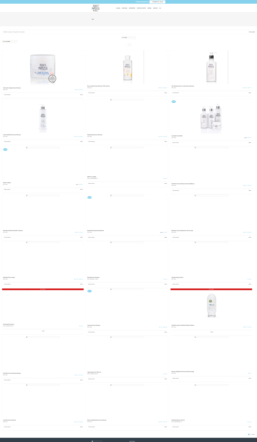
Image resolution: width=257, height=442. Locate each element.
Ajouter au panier (175, 142)
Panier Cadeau (7, 182)
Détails (81, 94)
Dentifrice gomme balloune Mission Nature (183, 325)
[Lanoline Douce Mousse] (43, 401)
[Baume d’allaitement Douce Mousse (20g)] (211, 352)
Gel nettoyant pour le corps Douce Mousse (183, 86)
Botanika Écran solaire (9, 277)
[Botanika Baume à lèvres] (211, 401)
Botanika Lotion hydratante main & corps (182, 230)
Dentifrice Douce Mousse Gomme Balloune (183, 183)
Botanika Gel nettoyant (93, 277)
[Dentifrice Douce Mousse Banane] (43, 353)
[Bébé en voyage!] (127, 160)
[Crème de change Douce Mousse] (43, 68)
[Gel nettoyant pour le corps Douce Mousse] (211, 67)
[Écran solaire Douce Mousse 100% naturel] (127, 67)
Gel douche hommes (8, 324)
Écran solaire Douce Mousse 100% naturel (98, 86)
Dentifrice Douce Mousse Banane (12, 373)
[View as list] (129, 44)
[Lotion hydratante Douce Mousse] (43, 115)
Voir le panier (252, 32)
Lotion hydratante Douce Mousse (12, 134)
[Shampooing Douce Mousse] (127, 115)
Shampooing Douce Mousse (94, 134)
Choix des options (7, 94)
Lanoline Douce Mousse (9, 420)
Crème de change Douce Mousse (12, 88)
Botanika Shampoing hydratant (95, 230)
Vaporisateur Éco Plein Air (94, 372)
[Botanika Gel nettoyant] (127, 258)
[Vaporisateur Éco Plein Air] (127, 353)
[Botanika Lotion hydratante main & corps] (211, 211)
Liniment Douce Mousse (93, 325)
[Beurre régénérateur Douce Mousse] (127, 401)
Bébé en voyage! (91, 176)
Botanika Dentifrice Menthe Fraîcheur (13, 230)
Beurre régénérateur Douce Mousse (96, 420)
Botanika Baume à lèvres (178, 420)
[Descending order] (134, 38)
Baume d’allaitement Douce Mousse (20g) (183, 371)
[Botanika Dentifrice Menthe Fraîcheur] (43, 211)
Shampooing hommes (177, 277)
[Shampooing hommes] (211, 258)
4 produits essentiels (177, 135)
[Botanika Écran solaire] (43, 258)
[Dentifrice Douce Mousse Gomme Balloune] (211, 164)
